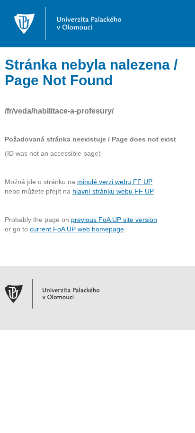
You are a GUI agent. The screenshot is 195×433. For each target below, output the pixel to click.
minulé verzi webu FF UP (114, 182)
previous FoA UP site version (114, 219)
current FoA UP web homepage (77, 229)
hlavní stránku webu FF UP (113, 191)
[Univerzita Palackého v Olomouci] (63, 23)
